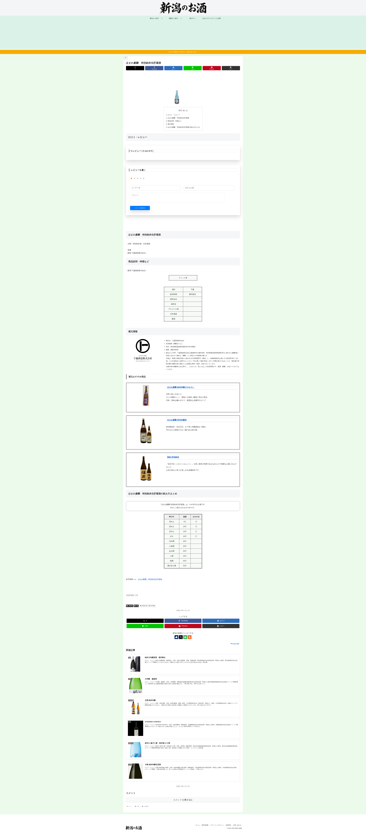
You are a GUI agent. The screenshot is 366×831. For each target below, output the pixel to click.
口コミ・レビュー (174, 115)
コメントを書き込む (183, 800)
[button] (231, 68)
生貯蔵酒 (152, 605)
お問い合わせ (237, 825)
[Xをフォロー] (181, 637)
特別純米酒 (144, 605)
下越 (137, 605)
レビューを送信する (140, 208)
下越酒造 (130, 605)
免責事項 (228, 825)
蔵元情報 (171, 124)
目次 (180, 110)
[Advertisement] (183, 35)
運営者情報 (205, 825)
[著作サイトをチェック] (176, 637)
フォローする (132, 595)
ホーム (198, 825)
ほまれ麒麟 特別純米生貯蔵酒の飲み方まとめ (184, 127)
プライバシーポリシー (217, 825)
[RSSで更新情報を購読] (189, 637)
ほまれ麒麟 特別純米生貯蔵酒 (178, 118)
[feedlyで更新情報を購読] (185, 637)
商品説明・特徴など (174, 121)
